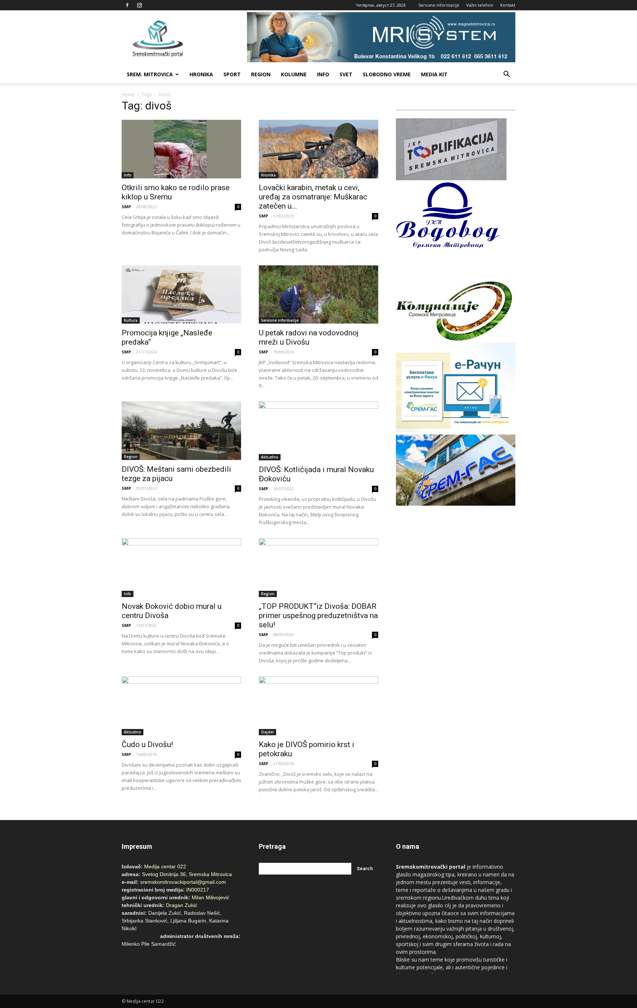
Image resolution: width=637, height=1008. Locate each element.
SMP (126, 206)
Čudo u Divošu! (147, 744)
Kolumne (294, 74)
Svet (346, 74)
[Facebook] (127, 5)
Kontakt (507, 5)
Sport (232, 74)
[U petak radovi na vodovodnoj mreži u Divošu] (318, 294)
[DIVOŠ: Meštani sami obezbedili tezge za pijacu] (181, 430)
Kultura (131, 320)
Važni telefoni (479, 5)
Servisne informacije (438, 5)
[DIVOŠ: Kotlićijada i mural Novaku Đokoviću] (318, 430)
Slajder (267, 732)
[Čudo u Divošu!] (181, 705)
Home (128, 94)
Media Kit (434, 74)
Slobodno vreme (387, 74)
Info (323, 74)
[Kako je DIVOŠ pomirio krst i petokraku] (318, 705)
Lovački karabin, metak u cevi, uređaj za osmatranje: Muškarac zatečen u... (313, 196)
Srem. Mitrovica (150, 74)
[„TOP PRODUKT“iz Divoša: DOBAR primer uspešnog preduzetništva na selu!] (318, 567)
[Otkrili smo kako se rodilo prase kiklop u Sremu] (181, 149)
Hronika (201, 74)
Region (261, 74)
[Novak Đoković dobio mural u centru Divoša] (181, 567)
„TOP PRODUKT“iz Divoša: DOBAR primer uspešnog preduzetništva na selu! (318, 615)
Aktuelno (269, 457)
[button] (506, 74)
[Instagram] (139, 5)
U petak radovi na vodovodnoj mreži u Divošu (309, 337)
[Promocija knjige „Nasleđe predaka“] (181, 294)
